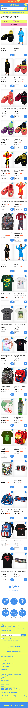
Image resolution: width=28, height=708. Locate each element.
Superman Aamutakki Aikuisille (19, 47)
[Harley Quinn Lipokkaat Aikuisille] (20, 98)
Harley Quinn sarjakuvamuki (18, 479)
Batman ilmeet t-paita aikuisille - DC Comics (6, 325)
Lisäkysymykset (5, 666)
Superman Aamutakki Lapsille (19, 263)
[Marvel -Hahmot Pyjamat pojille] (20, 221)
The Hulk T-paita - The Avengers (19, 325)
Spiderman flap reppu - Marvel (20, 387)
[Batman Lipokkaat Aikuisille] (7, 36)
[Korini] (25, 4)
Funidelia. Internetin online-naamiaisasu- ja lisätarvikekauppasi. (14, 5)
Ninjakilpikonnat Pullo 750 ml (19, 418)
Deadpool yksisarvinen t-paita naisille (7, 356)
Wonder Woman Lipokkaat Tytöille (18, 140)
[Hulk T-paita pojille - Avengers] (7, 437)
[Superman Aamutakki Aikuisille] (20, 36)
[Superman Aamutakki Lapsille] (20, 252)
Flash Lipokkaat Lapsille (7, 201)
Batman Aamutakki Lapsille (6, 263)
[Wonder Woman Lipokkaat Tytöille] (20, 128)
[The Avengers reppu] (7, 375)
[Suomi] (2, 689)
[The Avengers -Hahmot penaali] (20, 561)
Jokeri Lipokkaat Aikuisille (5, 140)
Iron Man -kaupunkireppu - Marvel (20, 448)
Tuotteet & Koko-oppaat (7, 663)
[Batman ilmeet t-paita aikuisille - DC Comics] (7, 314)
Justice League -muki (6, 479)
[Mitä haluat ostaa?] (2, 5)
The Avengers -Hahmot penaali (20, 572)
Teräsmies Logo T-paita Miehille (7, 572)
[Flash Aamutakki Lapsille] (20, 190)
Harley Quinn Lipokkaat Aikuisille (20, 109)
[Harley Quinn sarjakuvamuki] (20, 468)
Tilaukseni (3, 660)
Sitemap (3, 678)
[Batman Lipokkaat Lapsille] (20, 159)
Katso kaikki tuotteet (14, 590)
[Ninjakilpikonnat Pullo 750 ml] (20, 406)
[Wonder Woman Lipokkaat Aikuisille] (20, 67)
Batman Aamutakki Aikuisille (6, 78)
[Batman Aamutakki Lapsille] (7, 252)
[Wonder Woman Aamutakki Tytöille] (7, 159)
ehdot (16, 640)
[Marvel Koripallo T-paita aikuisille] (20, 530)
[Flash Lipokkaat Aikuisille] (7, 98)
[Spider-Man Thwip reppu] (7, 221)
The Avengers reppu (6, 386)
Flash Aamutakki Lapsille (20, 201)
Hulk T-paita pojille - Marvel (6, 294)
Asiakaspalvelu (15, 646)
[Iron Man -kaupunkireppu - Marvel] (20, 437)
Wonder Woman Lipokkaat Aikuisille (19, 78)
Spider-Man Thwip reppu (7, 232)
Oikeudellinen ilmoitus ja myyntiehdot (11, 674)
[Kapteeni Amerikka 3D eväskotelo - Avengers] (7, 499)
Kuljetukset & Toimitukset (7, 662)
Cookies (3, 677)
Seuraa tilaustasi (15, 651)
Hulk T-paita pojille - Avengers (6, 448)
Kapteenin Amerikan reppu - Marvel (6, 541)
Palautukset (4, 665)
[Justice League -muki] (7, 468)
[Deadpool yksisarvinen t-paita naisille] (7, 345)
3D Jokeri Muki (4, 417)
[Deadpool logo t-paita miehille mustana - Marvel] (20, 345)
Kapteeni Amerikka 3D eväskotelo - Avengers (6, 510)
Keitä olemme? (5, 680)
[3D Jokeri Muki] (7, 406)
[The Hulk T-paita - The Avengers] (20, 314)
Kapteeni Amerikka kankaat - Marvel (19, 510)
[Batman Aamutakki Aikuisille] (7, 67)
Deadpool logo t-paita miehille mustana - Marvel (19, 356)
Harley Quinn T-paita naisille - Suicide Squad (20, 294)
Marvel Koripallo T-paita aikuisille (20, 541)
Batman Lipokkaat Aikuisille (5, 47)
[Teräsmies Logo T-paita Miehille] (7, 561)
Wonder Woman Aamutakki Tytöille (5, 171)
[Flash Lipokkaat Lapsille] (7, 190)
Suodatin (6, 21)
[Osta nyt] (12, 55)
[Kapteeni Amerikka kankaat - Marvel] (20, 499)
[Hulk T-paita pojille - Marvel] (7, 283)
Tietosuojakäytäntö (6, 676)
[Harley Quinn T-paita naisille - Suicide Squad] (20, 283)
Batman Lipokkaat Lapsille (19, 171)
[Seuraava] (18, 586)
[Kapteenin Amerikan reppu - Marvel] (7, 530)
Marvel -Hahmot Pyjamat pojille (18, 232)
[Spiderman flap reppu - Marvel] (20, 375)
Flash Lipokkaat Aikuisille (7, 108)
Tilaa (23, 635)
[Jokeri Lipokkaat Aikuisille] (7, 128)
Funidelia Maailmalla (6, 673)
